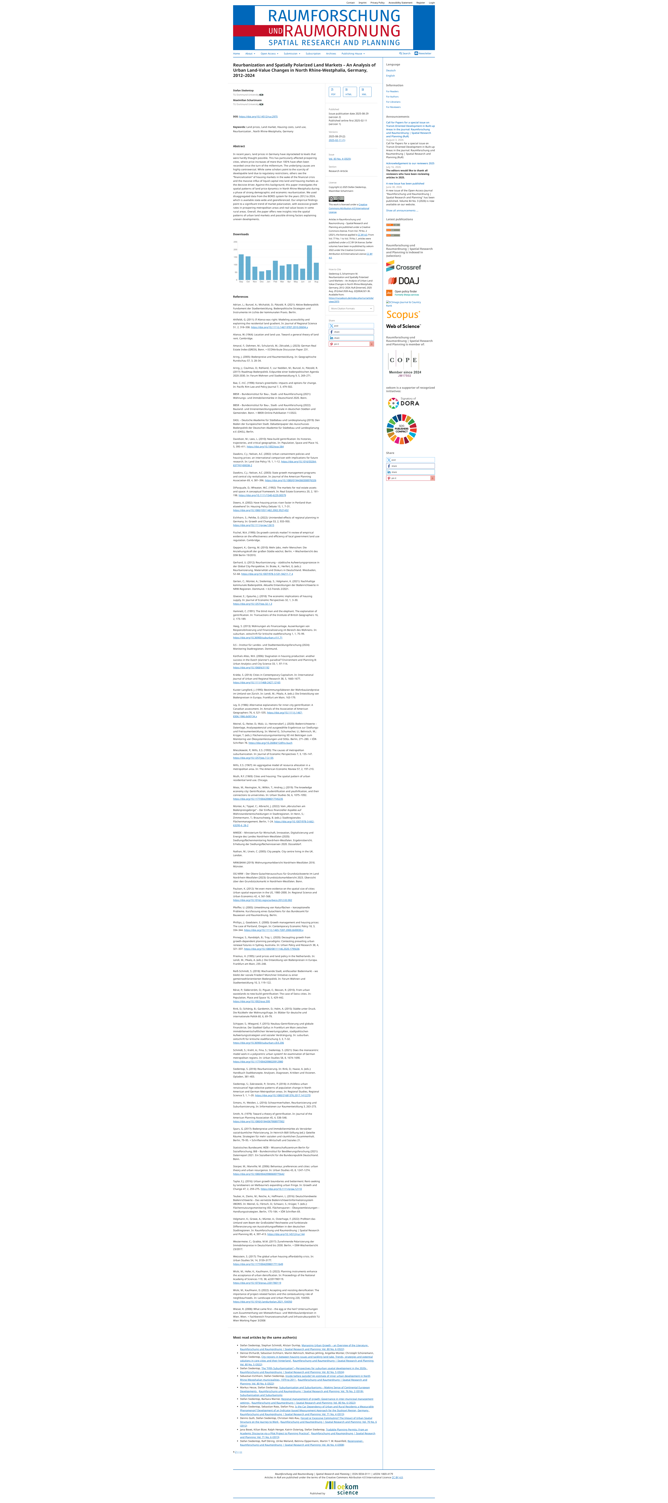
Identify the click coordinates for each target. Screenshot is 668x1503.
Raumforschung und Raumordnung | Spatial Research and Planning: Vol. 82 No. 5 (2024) (292, 1372)
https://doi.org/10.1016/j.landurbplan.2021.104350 (262, 1301)
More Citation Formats (343, 308)
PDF (333, 94)
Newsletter (425, 53)
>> (240, 1452)
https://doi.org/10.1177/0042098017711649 (258, 1264)
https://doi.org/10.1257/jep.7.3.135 (253, 757)
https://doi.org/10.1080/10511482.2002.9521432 (261, 510)
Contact (351, 2)
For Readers (392, 91)
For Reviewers (393, 107)
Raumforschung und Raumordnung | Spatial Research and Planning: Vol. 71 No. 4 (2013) (292, 1414)
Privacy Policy (378, 2)
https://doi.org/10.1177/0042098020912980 (258, 1061)
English (390, 75)
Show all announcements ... (402, 210)
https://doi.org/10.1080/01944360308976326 (290, 480)
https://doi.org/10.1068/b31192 (251, 667)
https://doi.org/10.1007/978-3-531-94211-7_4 (267, 574)
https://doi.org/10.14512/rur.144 (286, 1234)
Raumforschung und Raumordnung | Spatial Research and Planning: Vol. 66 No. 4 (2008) (292, 1444)
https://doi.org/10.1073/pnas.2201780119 (257, 1282)
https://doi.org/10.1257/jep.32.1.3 (252, 603)
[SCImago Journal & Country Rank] (403, 305)
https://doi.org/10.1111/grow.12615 (253, 525)
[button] (351, 325)
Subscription (313, 53)
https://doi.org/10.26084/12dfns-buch (270, 742)
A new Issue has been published (405, 183)
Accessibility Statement (400, 2)
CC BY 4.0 (362, 234)
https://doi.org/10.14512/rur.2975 (258, 116)
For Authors (392, 96)
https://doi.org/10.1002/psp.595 (251, 1001)
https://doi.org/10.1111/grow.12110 (281, 1189)
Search (406, 53)
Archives (331, 53)
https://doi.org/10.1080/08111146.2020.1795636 (272, 948)
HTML (348, 94)
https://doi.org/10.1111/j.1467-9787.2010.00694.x (279, 327)
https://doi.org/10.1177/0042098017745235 (258, 798)
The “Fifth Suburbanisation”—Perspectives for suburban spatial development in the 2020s (314, 1368)
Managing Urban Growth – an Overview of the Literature (335, 1345)
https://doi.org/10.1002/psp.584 (265, 446)
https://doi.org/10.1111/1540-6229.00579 (262, 495)
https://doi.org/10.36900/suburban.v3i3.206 (258, 1042)
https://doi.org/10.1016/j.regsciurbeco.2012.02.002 (262, 900)
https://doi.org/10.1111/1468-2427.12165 (256, 682)
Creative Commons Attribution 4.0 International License (349, 208)
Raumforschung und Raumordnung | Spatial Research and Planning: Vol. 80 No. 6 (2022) (292, 1349)
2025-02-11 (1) (337, 140)
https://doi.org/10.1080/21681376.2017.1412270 (283, 1095)
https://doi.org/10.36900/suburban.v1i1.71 (258, 637)
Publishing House (352, 53)
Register (420, 2)
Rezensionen (355, 1441)
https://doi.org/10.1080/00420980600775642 (258, 1174)
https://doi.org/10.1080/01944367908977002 (258, 1121)
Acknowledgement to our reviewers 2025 (410, 163)
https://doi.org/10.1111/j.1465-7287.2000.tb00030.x (273, 930)
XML (364, 94)
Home (236, 53)
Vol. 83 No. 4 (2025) (340, 158)
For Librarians (393, 101)
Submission (291, 53)
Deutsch (391, 70)
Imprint (363, 2)
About (249, 53)
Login (432, 2)
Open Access (268, 53)
